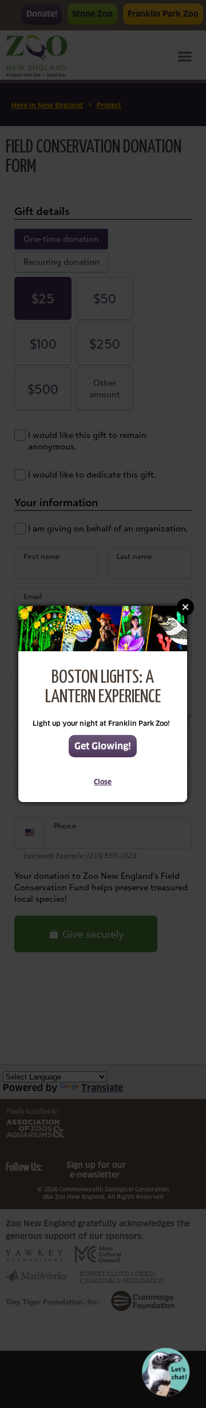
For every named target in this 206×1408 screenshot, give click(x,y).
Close (103, 782)
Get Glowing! (102, 746)
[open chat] (168, 1372)
